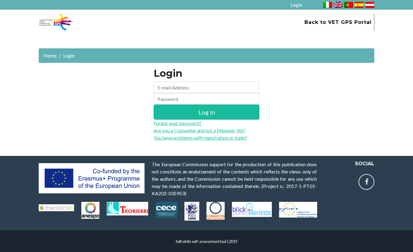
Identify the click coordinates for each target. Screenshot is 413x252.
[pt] (348, 4)
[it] (326, 4)
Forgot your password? (177, 123)
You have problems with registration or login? (200, 138)
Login (296, 5)
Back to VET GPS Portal (338, 22)
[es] (358, 4)
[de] (369, 4)
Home (50, 55)
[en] (337, 4)
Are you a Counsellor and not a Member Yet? (199, 130)
